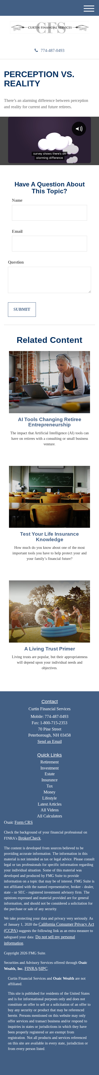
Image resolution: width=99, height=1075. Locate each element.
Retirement (49, 762)
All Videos (50, 810)
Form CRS (24, 822)
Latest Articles (50, 804)
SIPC (43, 968)
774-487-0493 (52, 50)
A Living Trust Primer (49, 649)
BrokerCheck (29, 838)
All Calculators (49, 816)
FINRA (31, 968)
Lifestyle (49, 798)
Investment (49, 768)
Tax (49, 786)
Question (16, 262)
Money (49, 792)
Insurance (49, 780)
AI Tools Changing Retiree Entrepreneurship (49, 422)
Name (17, 200)
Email (17, 231)
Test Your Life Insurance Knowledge (49, 536)
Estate (50, 774)
